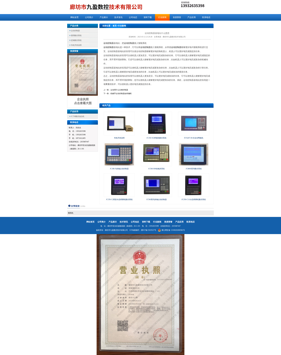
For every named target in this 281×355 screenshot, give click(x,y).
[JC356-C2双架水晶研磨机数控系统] (119, 196)
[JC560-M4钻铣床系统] (156, 165)
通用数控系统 (76, 35)
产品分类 (74, 26)
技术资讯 (118, 17)
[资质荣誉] (82, 107)
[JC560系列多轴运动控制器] (156, 196)
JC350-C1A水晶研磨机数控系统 (193, 199)
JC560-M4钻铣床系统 (156, 169)
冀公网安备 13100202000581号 (173, 230)
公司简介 (89, 17)
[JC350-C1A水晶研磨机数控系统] (193, 196)
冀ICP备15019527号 (148, 230)
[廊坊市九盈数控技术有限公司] (111, 7)
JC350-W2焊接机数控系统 (156, 138)
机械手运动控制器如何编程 (121, 93)
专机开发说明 (76, 45)
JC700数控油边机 (77, 116)
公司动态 (133, 17)
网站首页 (74, 17)
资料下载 (148, 17)
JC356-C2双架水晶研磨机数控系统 (119, 199)
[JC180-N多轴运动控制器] (119, 165)
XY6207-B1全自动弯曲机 (193, 138)
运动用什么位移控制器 (119, 90)
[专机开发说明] (119, 134)
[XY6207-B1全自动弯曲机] (193, 134)
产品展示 (104, 17)
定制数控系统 (76, 40)
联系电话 (206, 17)
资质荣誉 (177, 17)
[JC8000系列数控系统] (193, 165)
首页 (115, 26)
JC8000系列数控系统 (194, 169)
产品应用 (191, 17)
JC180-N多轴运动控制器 (119, 169)
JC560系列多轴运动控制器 (156, 199)
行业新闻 (162, 17)
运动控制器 (75, 31)
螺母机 (70, 213)
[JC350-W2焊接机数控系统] (156, 134)
